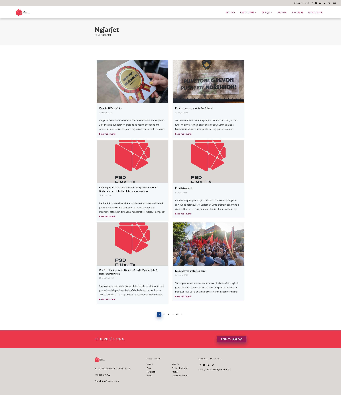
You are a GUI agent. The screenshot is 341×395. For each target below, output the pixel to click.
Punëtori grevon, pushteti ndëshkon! (194, 108)
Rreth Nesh (247, 12)
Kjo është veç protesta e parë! (190, 270)
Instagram (316, 3)
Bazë (149, 368)
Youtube (320, 3)
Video (149, 375)
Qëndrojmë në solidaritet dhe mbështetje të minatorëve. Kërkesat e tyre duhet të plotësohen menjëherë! (128, 189)
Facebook (312, 3)
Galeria (282, 12)
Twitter (324, 3)
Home (97, 35)
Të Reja (266, 12)
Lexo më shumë (107, 133)
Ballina (230, 12)
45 (177, 314)
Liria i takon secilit (184, 188)
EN (334, 3)
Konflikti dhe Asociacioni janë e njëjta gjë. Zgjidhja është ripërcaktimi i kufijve (128, 272)
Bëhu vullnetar (300, 3)
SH (329, 3)
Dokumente (315, 12)
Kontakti (297, 12)
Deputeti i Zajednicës (110, 108)
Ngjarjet (151, 371)
